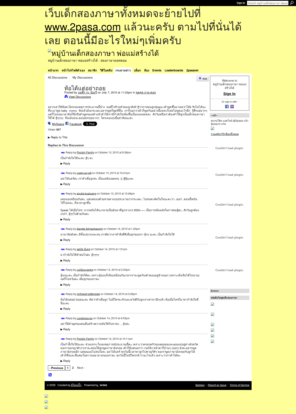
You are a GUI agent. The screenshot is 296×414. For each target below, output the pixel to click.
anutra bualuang (86, 193)
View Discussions (80, 97)
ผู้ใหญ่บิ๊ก (76, 385)
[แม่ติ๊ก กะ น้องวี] (55, 97)
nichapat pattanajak (88, 294)
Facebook (76, 124)
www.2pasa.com (83, 26)
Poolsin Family (85, 152)
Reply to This (58, 137)
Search (292, 3)
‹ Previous (56, 368)
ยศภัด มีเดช (83, 249)
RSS (50, 375)
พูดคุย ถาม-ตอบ (146, 92)
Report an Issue (217, 385)
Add (204, 78)
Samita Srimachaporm (90, 228)
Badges (200, 385)
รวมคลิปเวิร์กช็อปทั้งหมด (225, 134)
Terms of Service (239, 385)
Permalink (63, 153)
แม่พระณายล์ (84, 172)
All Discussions (57, 77)
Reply (65, 163)
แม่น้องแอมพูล (85, 269)
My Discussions (83, 77)
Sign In (241, 3)
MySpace (58, 124)
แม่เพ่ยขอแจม (85, 318)
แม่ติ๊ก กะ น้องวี (87, 92)
